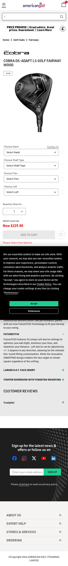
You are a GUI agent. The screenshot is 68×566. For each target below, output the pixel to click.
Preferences (34, 311)
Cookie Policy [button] (44, 284)
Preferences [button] (11, 292)
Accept (34, 303)
